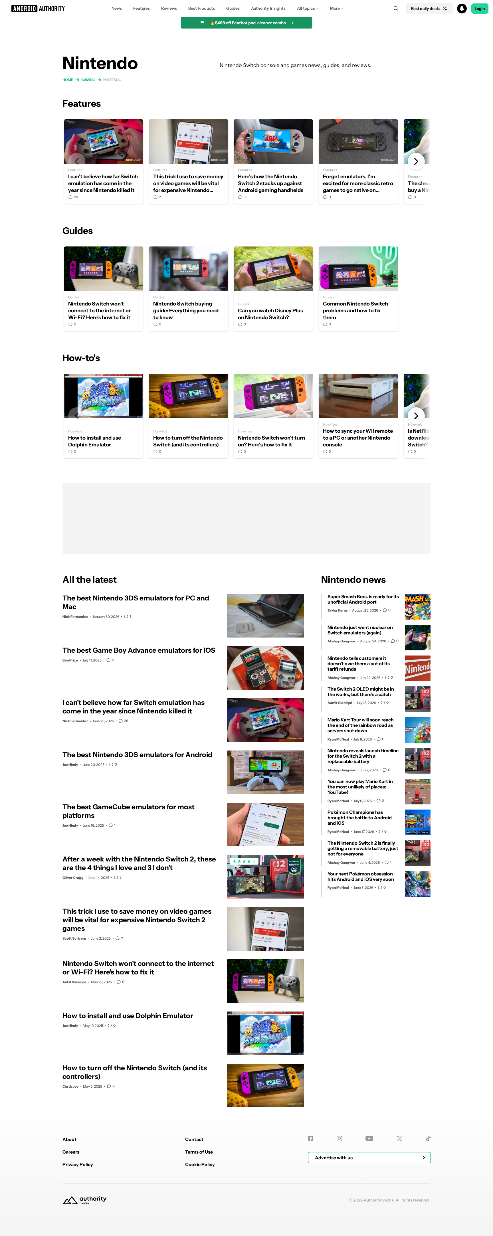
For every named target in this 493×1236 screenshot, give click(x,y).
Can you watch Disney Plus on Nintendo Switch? (273, 288)
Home (67, 80)
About (69, 1139)
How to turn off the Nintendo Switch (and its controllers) (188, 416)
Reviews (169, 8)
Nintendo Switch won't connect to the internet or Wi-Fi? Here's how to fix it (103, 288)
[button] (246, 8)
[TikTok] (428, 1138)
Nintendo (112, 80)
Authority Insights (268, 8)
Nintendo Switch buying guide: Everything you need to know (188, 288)
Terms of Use (199, 1152)
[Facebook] (310, 1138)
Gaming (88, 80)
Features (141, 8)
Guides (233, 8)
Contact (194, 1139)
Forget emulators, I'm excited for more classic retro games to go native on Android (358, 161)
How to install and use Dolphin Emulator (103, 416)
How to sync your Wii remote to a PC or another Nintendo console (358, 416)
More (335, 8)
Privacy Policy (77, 1164)
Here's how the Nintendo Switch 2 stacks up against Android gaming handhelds (273, 161)
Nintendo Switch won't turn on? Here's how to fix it (273, 416)
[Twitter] (399, 1138)
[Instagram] (339, 1138)
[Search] (396, 8)
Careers (70, 1152)
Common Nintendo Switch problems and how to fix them (358, 288)
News (117, 8)
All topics (306, 8)
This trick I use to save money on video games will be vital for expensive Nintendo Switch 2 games (188, 161)
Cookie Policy (200, 1164)
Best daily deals (425, 8)
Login (480, 8)
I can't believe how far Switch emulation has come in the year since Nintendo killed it (103, 161)
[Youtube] (369, 1138)
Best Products (201, 8)
